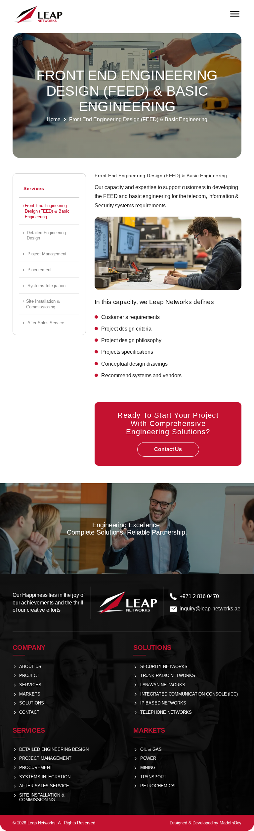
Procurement (39, 269)
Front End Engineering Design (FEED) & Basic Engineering (47, 211)
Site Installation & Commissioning (43, 304)
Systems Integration (46, 285)
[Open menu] (234, 14)
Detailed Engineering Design (46, 235)
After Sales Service (45, 322)
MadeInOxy (230, 822)
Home (54, 119)
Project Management (46, 253)
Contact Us (168, 449)
